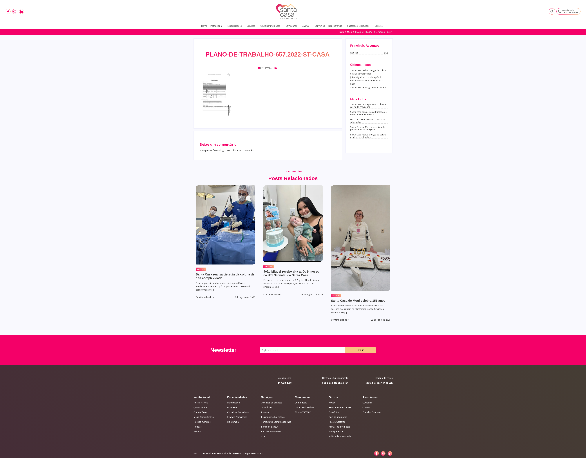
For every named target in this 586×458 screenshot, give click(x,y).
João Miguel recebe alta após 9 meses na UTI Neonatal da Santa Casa (366, 80)
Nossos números (202, 421)
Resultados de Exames (340, 407)
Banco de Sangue (270, 426)
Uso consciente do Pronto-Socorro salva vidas (367, 120)
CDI (263, 436)
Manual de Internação (339, 426)
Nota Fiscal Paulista (304, 407)
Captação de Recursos (358, 25)
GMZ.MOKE (257, 453)
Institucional (216, 25)
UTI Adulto (266, 407)
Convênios (320, 25)
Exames (265, 412)
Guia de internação (338, 416)
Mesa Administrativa (204, 416)
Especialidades (234, 25)
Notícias (201, 269)
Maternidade (233, 402)
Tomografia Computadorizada (276, 421)
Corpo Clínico (200, 412)
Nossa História (201, 402)
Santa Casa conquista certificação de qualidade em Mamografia (368, 113)
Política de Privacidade (340, 436)
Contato (379, 25)
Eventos (197, 431)
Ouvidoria (367, 402)
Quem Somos (200, 407)
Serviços (251, 25)
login (223, 150)
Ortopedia (232, 407)
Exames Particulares (237, 416)
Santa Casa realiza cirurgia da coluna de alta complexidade (368, 136)
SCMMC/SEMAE (303, 412)
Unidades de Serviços (271, 402)
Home (204, 25)
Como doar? (301, 402)
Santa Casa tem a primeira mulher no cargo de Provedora (368, 105)
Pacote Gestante (337, 421)
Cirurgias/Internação (270, 25)
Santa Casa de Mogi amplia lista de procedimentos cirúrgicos (367, 128)
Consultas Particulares (238, 412)
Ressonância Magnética (273, 416)
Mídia (349, 31)
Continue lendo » (205, 297)
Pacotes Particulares (271, 431)
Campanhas (291, 25)
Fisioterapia (233, 421)
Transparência (335, 25)
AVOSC (305, 25)
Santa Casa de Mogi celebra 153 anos (369, 87)
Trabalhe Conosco (371, 412)
